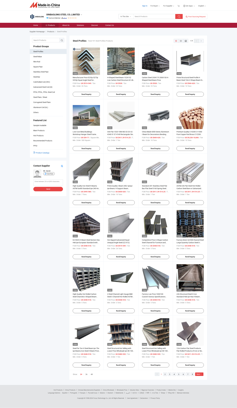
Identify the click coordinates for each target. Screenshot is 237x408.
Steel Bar (36, 77)
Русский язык (92, 393)
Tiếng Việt (171, 393)
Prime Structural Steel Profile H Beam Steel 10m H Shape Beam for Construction (190, 80)
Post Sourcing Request (197, 16)
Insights (181, 390)
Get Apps (189, 6)
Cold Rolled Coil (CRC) (41, 82)
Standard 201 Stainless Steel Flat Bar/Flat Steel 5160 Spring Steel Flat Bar (154, 188)
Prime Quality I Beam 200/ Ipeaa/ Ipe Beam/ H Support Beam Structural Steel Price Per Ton (120, 188)
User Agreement (132, 398)
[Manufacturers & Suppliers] (45, 5)
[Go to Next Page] (201, 41)
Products (51, 25)
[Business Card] (62, 166)
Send (48, 189)
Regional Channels (147, 390)
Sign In (144, 6)
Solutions (80, 25)
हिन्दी (148, 393)
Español (65, 393)
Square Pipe (37, 67)
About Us (65, 25)
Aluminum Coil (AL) (40, 107)
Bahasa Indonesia (183, 393)
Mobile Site (172, 390)
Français (82, 393)
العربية (128, 393)
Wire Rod (36, 61)
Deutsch (110, 393)
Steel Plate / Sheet (40, 97)
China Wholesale (108, 390)
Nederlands (119, 393)
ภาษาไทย (155, 393)
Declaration (144, 398)
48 (92, 374)
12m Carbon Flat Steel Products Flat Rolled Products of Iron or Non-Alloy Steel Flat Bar (190, 351)
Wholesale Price (122, 390)
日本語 (141, 393)
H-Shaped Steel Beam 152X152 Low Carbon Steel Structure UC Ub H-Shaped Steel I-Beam (120, 80)
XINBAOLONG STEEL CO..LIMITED (63, 14)
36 (86, 374)
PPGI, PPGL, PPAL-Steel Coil (44, 92)
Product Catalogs (42, 153)
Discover (94, 25)
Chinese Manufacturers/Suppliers (89, 390)
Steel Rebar (37, 56)
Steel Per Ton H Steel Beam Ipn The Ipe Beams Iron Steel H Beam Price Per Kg (86, 351)
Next (198, 374)
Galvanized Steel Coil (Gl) (42, 87)
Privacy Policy (155, 398)
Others (36, 112)
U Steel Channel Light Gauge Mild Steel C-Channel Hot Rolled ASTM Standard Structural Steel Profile (119, 296)
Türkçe (163, 393)
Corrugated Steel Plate (41, 102)
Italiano (102, 393)
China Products (70, 390)
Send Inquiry (86, 94)
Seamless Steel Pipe (40, 72)
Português (73, 393)
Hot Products (58, 390)
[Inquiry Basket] (179, 6)
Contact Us (109, 25)
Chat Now (50, 174)
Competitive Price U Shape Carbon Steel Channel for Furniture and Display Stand (155, 242)
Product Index (161, 390)
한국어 (134, 393)
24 (81, 374)
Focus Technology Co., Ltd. (102, 398)
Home (35, 25)
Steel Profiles (38, 51)
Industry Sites (134, 390)
